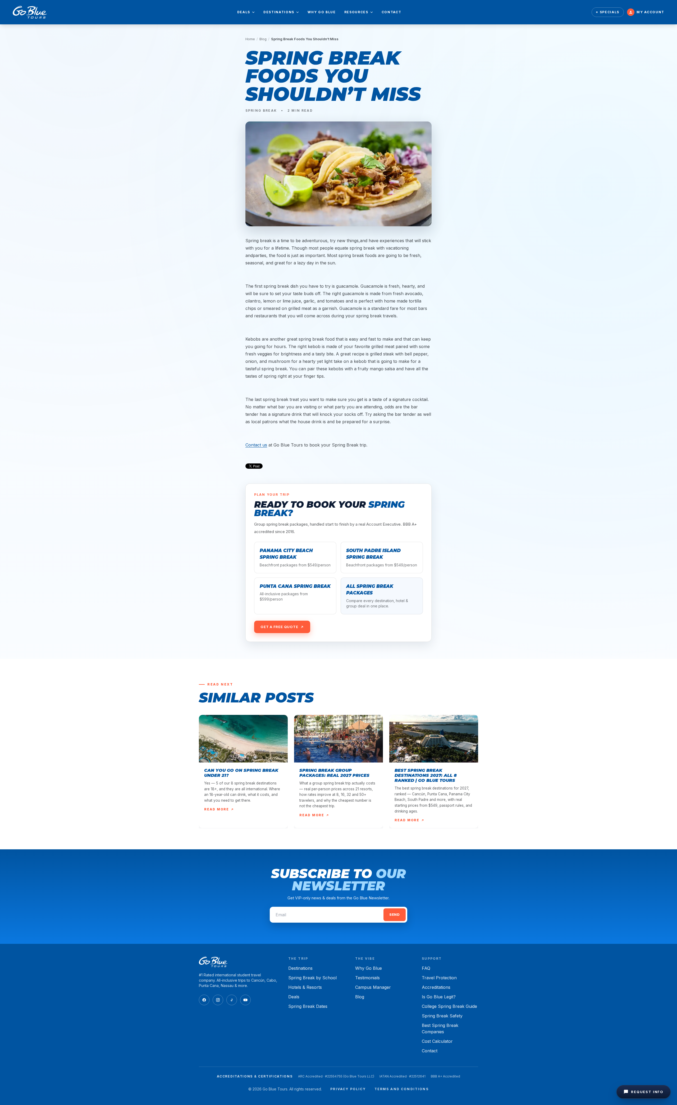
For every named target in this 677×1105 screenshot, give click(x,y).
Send (394, 914)
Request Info (647, 1092)
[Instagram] (218, 1000)
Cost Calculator (437, 1041)
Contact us (256, 445)
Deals (243, 12)
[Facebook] (204, 1000)
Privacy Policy (348, 1089)
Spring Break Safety (442, 1015)
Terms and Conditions (401, 1089)
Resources (356, 12)
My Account (650, 12)
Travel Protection (439, 977)
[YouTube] (245, 1000)
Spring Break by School (312, 977)
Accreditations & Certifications (254, 1076)
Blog (263, 39)
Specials (609, 12)
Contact (391, 12)
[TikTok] (231, 1000)
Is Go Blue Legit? (439, 996)
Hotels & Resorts (305, 987)
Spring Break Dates (307, 1006)
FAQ (426, 968)
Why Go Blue (322, 12)
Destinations (278, 12)
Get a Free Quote (279, 627)
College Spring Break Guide (449, 1006)
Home (250, 39)
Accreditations (436, 987)
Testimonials (367, 977)
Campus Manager (373, 987)
